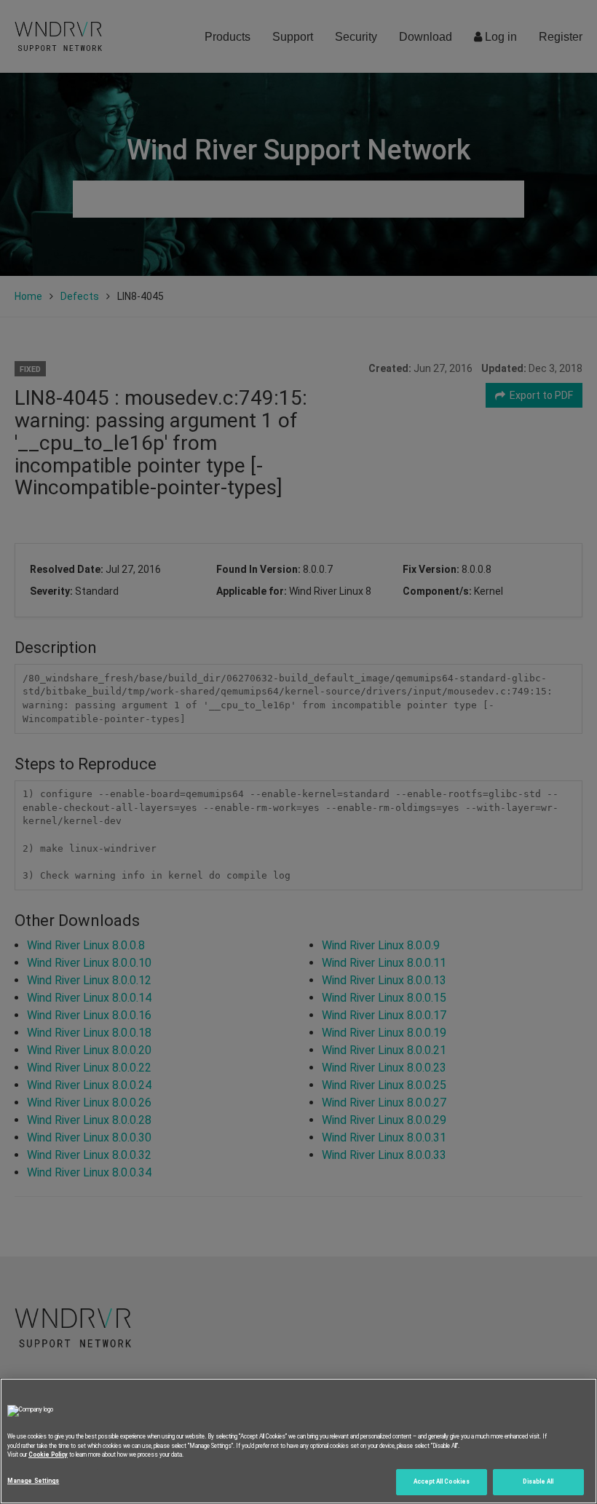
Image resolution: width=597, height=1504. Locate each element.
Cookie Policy (48, 1454)
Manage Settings (33, 1480)
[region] (298, 1441)
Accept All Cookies (442, 1481)
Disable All (538, 1481)
